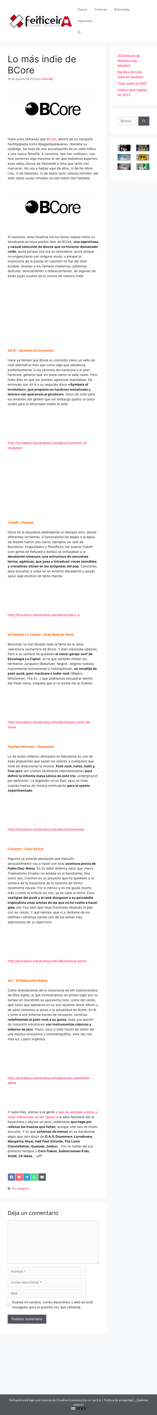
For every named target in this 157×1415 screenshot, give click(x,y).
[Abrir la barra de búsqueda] (79, 32)
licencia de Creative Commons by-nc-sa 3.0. (71, 1400)
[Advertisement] (53, 310)
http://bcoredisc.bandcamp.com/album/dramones (46, 829)
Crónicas (101, 9)
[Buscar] (143, 121)
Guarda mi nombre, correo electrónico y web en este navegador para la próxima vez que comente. (52, 1304)
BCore (51, 139)
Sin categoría (20, 1188)
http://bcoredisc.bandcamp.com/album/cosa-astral (47, 961)
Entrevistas (121, 9)
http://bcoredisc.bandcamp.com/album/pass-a (44, 615)
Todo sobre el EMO (132, 83)
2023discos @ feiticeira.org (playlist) (129, 60)
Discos (82, 9)
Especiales (85, 21)
